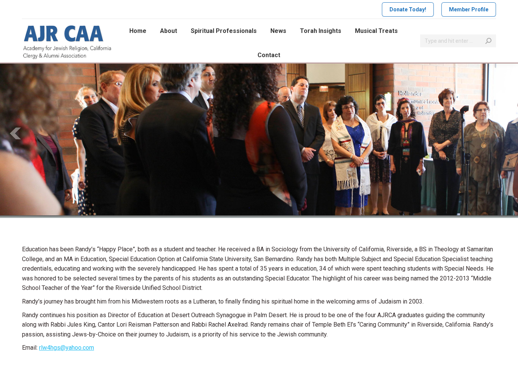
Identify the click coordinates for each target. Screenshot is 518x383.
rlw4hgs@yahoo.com (66, 347)
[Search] (488, 40)
